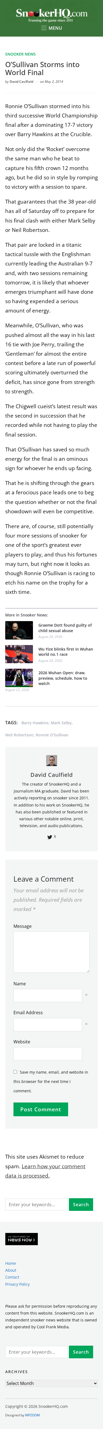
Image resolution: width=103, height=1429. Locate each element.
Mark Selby (61, 722)
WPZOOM (32, 1415)
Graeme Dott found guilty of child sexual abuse (65, 627)
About (10, 1270)
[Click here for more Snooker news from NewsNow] (21, 1239)
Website (21, 1042)
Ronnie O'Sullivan (52, 734)
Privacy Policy (17, 1284)
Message (22, 926)
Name (19, 984)
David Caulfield (21, 81)
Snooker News (20, 54)
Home (10, 1263)
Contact (12, 1277)
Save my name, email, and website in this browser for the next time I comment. (50, 1081)
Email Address (28, 1013)
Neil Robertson (19, 734)
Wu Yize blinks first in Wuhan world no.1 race (65, 651)
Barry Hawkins (35, 722)
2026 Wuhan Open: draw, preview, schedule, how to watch (62, 678)
